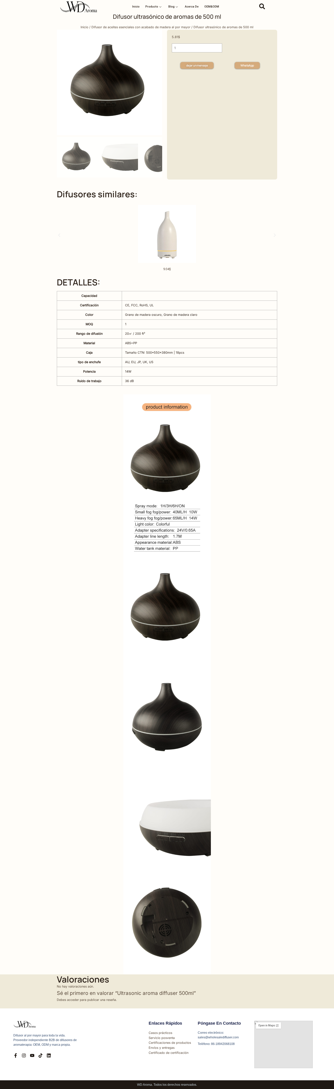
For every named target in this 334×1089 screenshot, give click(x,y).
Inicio (136, 6)
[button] (262, 6)
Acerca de (192, 6)
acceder (73, 1000)
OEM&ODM (211, 6)
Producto (151, 6)
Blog (171, 6)
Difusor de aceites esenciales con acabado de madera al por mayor (140, 27)
